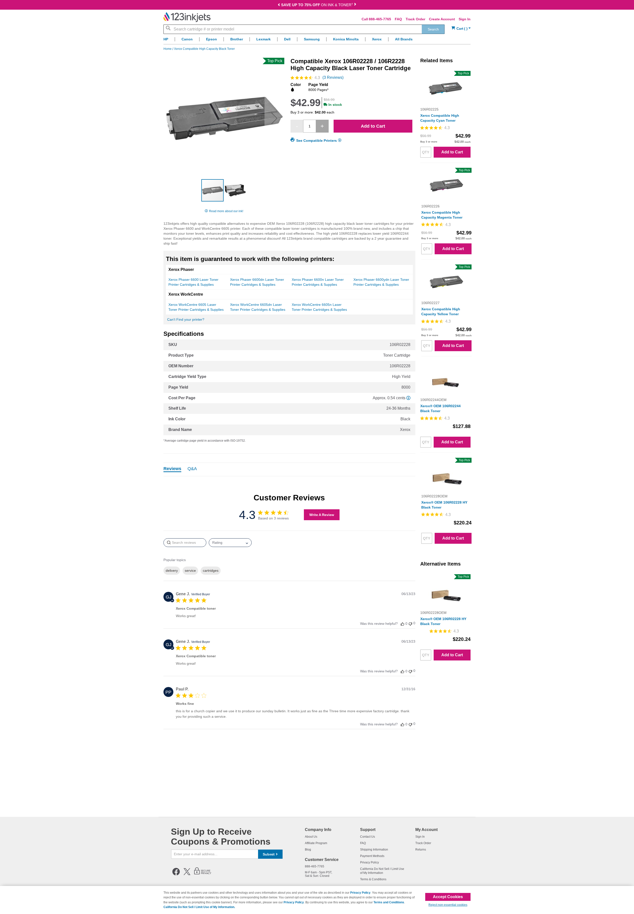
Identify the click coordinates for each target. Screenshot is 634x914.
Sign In (465, 19)
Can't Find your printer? (185, 319)
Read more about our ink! (226, 211)
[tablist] (289, 469)
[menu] (317, 40)
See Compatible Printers (316, 141)
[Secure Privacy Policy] (202, 874)
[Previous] (279, 5)
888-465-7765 (380, 19)
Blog (308, 849)
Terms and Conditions (388, 902)
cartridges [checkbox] (210, 570)
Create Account (442, 19)
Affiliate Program (316, 843)
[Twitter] (187, 874)
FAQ (398, 19)
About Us (311, 836)
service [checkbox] (190, 570)
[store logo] (187, 17)
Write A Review (321, 515)
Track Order (415, 19)
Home (167, 49)
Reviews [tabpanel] (172, 469)
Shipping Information (374, 849)
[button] (274, 118)
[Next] (355, 5)
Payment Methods (372, 856)
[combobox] (304, 29)
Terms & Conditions (373, 879)
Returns (420, 849)
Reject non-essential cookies (447, 905)
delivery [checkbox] (172, 570)
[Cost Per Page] (408, 398)
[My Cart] (461, 29)
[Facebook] (176, 874)
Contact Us (367, 836)
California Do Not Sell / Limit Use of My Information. (199, 907)
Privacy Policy (369, 862)
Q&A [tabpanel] (192, 469)
